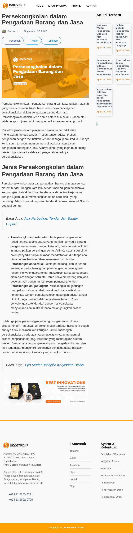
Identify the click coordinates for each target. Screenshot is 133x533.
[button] (12, 41)
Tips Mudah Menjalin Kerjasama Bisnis (54, 365)
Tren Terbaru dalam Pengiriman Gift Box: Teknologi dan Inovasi (123, 67)
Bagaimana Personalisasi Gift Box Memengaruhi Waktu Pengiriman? (104, 67)
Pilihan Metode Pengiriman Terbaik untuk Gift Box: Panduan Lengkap (122, 35)
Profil (76, 5)
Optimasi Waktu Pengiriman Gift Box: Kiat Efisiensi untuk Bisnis (104, 34)
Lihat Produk (57, 5)
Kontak (91, 5)
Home (39, 5)
